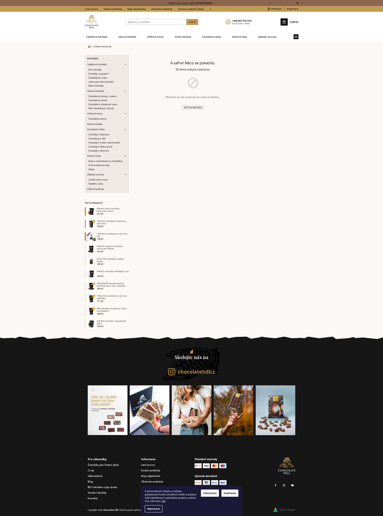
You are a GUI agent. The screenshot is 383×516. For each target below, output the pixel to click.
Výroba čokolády (97, 492)
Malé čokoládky (96, 85)
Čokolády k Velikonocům (100, 146)
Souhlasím (230, 493)
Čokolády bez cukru (97, 77)
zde (163, 501)
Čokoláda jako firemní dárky (103, 465)
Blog (90, 481)
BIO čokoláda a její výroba (102, 487)
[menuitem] (97, 37)
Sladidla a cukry (95, 183)
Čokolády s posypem (98, 73)
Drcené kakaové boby (99, 165)
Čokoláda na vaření (97, 100)
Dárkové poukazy (95, 188)
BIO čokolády (95, 69)
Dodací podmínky (113, 9)
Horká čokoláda (94, 124)
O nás (91, 470)
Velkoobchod (95, 476)
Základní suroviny (95, 174)
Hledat (192, 22)
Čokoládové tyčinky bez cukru (102, 104)
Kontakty (93, 498)
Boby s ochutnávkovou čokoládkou (105, 161)
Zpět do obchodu (193, 107)
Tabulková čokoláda (97, 64)
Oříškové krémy (94, 113)
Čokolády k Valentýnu (98, 134)
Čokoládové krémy (97, 118)
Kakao (91, 169)
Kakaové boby (94, 155)
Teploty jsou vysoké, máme (190, 3)
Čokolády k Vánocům (98, 150)
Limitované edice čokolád (100, 81)
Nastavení (153, 508)
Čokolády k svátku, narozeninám (104, 142)
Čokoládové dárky (96, 129)
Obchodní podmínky (161, 9)
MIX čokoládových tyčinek (101, 108)
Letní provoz (91, 9)
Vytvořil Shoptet (287, 509)
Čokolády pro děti (97, 138)
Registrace (292, 8)
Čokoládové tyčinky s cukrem (102, 96)
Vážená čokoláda (95, 91)
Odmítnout (210, 493)
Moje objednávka (136, 9)
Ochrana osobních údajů (191, 9)
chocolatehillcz (196, 372)
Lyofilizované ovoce (98, 179)
